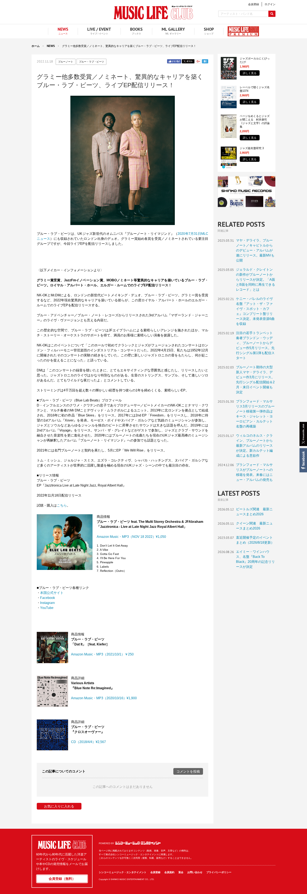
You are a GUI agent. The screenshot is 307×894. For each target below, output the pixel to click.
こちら (62, 505)
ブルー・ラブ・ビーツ (91, 61)
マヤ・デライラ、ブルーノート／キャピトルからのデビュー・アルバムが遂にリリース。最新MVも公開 (255, 250)
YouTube (46, 608)
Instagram (47, 603)
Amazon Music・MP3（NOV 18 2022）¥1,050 (131, 536)
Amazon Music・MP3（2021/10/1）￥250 (102, 654)
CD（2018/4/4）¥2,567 (88, 742)
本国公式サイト (51, 593)
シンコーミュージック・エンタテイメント (138, 843)
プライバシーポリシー (218, 872)
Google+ (198, 61)
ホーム (36, 46)
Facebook (303, 460)
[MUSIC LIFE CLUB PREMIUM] (241, 31)
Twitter (188, 61)
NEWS (51, 46)
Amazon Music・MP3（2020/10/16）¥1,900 (104, 698)
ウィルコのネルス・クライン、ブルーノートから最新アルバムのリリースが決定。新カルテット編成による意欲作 (254, 445)
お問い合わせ (194, 872)
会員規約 (169, 872)
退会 (180, 872)
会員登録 (155, 872)
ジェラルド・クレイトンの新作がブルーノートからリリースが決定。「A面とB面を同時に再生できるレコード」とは (255, 279)
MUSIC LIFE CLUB (153, 12)
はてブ (205, 61)
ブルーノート (65, 61)
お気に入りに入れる (59, 806)
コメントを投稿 (188, 771)
